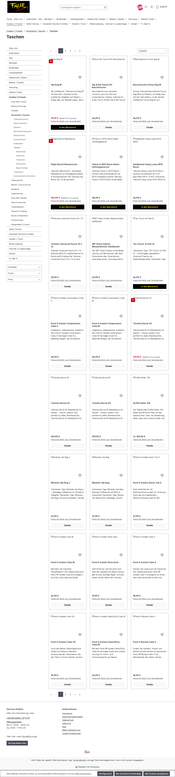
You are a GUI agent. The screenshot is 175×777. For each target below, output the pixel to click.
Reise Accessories (18, 202)
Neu (11, 58)
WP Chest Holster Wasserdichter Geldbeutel (106, 245)
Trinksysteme (18, 172)
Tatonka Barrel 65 (60, 403)
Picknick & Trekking (19, 211)
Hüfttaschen (20, 156)
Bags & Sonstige (22, 168)
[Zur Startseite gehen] (18, 7)
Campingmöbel (15, 73)
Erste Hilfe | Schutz (18, 102)
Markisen (13, 63)
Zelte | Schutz (15, 229)
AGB (64, 727)
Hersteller (12, 267)
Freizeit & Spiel (17, 220)
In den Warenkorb (67, 127)
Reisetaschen (21, 152)
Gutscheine (14, 53)
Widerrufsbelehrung (71, 730)
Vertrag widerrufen (17, 743)
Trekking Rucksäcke (21, 119)
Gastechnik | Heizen (18, 77)
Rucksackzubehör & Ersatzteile (24, 176)
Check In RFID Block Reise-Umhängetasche (106, 165)
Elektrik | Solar (15, 92)
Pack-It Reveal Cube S (144, 642)
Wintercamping (15, 244)
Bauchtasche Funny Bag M (147, 84)
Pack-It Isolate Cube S (144, 562)
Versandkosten (79, 760)
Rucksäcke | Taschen (20, 115)
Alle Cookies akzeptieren (156, 773)
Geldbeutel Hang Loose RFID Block (148, 165)
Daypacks (17, 127)
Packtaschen (20, 160)
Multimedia (14, 68)
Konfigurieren (105, 773)
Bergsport (15, 189)
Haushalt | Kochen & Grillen (21, 234)
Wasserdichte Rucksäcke (22, 131)
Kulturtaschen (21, 164)
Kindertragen (18, 143)
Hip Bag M (56, 84)
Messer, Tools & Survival (21, 185)
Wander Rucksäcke (20, 123)
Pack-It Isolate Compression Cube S (65, 324)
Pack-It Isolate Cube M (63, 562)
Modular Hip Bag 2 (60, 482)
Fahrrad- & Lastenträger (20, 249)
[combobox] (81, 7)
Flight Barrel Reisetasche (64, 164)
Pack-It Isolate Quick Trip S (147, 482)
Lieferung (66, 723)
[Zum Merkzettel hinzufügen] (80, 77)
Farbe (10, 273)
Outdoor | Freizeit (17, 97)
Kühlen (12, 253)
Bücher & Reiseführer (19, 216)
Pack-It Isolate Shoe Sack (105, 562)
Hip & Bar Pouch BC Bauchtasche (102, 86)
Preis (10, 279)
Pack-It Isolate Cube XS (63, 642)
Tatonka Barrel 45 (142, 323)
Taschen (17, 148)
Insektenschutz (17, 194)
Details (108, 127)
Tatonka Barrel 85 (101, 403)
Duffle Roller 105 (141, 403)
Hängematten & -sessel (20, 224)
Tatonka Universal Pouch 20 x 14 (66, 245)
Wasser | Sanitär (16, 82)
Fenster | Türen (16, 239)
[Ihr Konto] (152, 6)
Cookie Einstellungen (71, 733)
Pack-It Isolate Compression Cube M (106, 324)
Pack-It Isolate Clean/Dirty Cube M (106, 643)
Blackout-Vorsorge (18, 106)
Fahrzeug (13, 87)
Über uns (13, 48)
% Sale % (13, 258)
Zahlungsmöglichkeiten (72, 717)
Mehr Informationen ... (83, 774)
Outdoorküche (17, 180)
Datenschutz (68, 720)
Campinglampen (17, 207)
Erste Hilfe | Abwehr (19, 198)
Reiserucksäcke (19, 135)
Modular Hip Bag (100, 482)
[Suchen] (105, 7)
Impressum (67, 713)
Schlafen (14, 111)
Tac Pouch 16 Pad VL (144, 244)
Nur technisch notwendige (128, 773)
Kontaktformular (29, 736)
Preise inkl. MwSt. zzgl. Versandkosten (66, 121)
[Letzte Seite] (79, 50)
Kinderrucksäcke (19, 139)
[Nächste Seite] (75, 50)
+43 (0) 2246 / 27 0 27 (18, 718)
